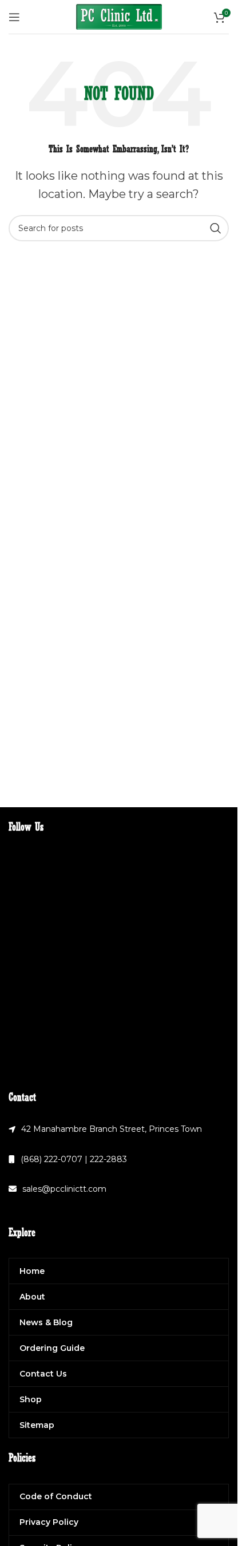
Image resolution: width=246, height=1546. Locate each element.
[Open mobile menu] (14, 17)
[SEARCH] (216, 228)
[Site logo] (119, 16)
